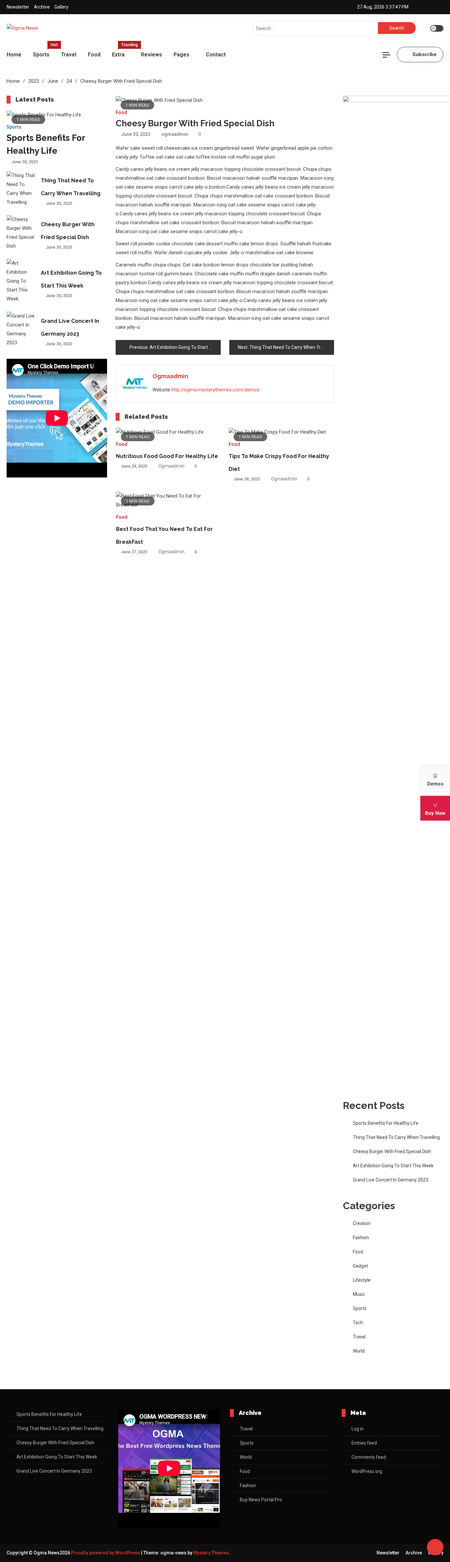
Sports (43, 52)
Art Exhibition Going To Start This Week (393, 1165)
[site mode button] (436, 28)
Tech (358, 1322)
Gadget (360, 1266)
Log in (358, 1428)
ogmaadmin (174, 134)
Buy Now (435, 813)
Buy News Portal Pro (261, 1499)
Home (14, 54)
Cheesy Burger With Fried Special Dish (392, 1151)
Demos (435, 783)
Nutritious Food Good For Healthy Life (167, 456)
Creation (362, 1223)
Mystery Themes (211, 1552)
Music (359, 1294)
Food (94, 54)
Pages (181, 54)
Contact (216, 54)
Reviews (151, 54)
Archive (42, 7)
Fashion (361, 1237)
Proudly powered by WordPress (106, 1552)
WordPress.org (367, 1471)
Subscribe (424, 54)
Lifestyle (362, 1280)
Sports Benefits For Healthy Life (385, 1123)
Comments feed (369, 1457)
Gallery (61, 7)
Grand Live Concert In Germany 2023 (390, 1179)
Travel (68, 54)
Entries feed (364, 1443)
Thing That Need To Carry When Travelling (396, 1137)
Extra (123, 52)
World (359, 1351)
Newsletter (18, 7)
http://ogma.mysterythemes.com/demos (215, 390)
